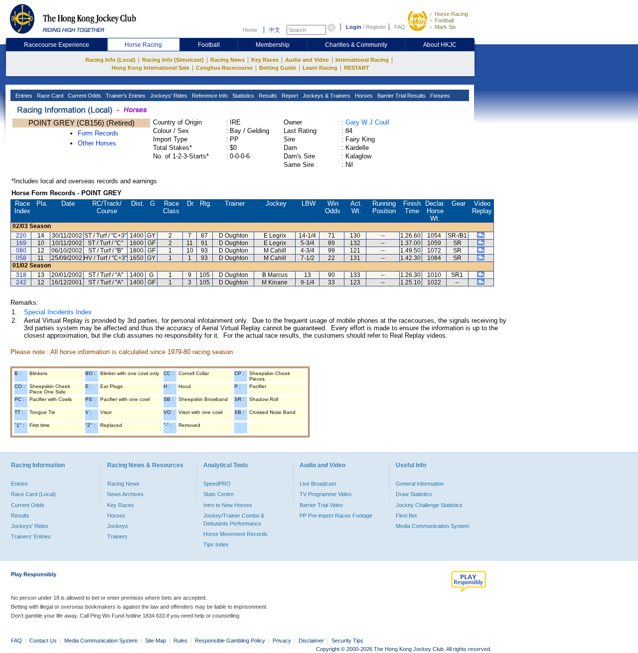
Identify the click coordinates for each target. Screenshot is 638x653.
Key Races (265, 60)
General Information (420, 484)
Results (267, 96)
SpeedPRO (217, 484)
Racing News (227, 60)
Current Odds (83, 96)
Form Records (98, 133)
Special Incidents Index (58, 312)
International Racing (362, 60)
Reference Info (209, 96)
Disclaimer (311, 641)
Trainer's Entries (125, 96)
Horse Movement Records (235, 534)
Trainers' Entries (31, 536)
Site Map (155, 641)
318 (21, 274)
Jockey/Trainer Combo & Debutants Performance (233, 519)
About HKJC (440, 44)
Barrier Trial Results (401, 96)
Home (250, 30)
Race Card (49, 96)
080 (21, 250)
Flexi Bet (406, 516)
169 (21, 243)
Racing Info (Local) (110, 60)
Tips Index (216, 544)
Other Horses (97, 143)
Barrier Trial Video (321, 505)
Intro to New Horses (227, 505)
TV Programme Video (325, 494)
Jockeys (117, 526)
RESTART (356, 68)
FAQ (399, 27)
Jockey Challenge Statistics (429, 505)
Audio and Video (307, 60)
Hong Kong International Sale (150, 68)
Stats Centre (218, 494)
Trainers (117, 536)
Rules (181, 641)
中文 (274, 30)
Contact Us (43, 641)
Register (376, 27)
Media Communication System (432, 526)
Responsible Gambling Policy (230, 641)
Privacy (282, 641)
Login (353, 27)
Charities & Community (356, 44)
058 (21, 258)
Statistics (242, 96)
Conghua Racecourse (224, 68)
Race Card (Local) (33, 494)
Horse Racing (451, 14)
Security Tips (347, 641)
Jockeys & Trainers (325, 96)
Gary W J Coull (367, 122)
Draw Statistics (414, 494)
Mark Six (445, 27)
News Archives (125, 494)
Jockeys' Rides (168, 96)
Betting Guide (277, 68)
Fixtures (439, 96)
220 (21, 235)
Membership (273, 44)
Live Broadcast (318, 484)
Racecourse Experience (56, 44)
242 (21, 282)
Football (444, 20)
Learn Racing (320, 68)
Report (289, 96)
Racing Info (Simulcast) (173, 60)
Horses (363, 96)
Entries (23, 96)
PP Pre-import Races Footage (336, 516)
